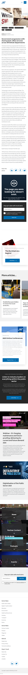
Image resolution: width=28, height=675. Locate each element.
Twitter (3, 657)
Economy (4, 620)
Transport (4, 618)
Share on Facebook (20, 170)
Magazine (4, 633)
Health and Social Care (7, 613)
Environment (5, 611)
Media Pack (4, 641)
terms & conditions (20, 582)
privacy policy (15, 214)
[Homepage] (4, 2)
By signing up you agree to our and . (13, 213)
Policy (3, 622)
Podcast (3, 631)
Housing (3, 615)
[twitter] (16, 663)
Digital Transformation (7, 606)
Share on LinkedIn (11, 170)
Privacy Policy (5, 644)
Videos (3, 635)
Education (4, 608)
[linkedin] (12, 663)
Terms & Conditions (6, 646)
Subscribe (4, 652)
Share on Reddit (24, 170)
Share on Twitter (16, 170)
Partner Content (5, 628)
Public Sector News (6, 603)
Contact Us (4, 654)
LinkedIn (4, 659)
